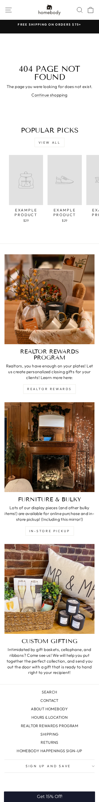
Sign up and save (48, 766)
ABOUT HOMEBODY (49, 709)
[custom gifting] (49, 589)
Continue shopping (49, 95)
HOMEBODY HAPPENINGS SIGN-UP (49, 750)
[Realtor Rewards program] (49, 299)
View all (50, 142)
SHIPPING (49, 734)
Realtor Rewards (49, 389)
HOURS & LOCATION (49, 717)
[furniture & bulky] (49, 447)
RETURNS (49, 742)
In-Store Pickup (49, 531)
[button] (49, 796)
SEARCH (49, 692)
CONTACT (49, 700)
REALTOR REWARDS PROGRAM (49, 725)
